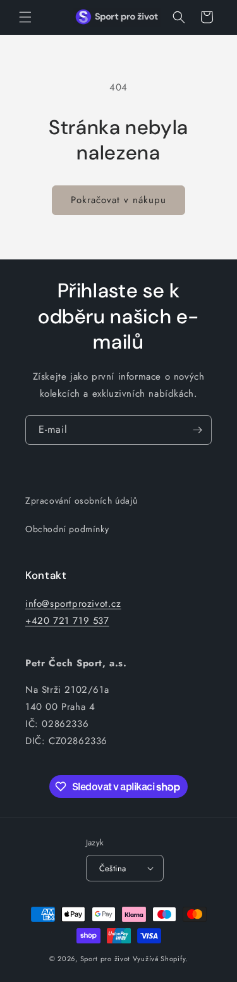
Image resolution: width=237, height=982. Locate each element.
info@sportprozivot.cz (73, 604)
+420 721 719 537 (67, 621)
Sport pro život (105, 959)
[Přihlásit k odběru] (197, 430)
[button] (25, 17)
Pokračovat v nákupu (118, 200)
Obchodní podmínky (67, 529)
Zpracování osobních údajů (81, 500)
